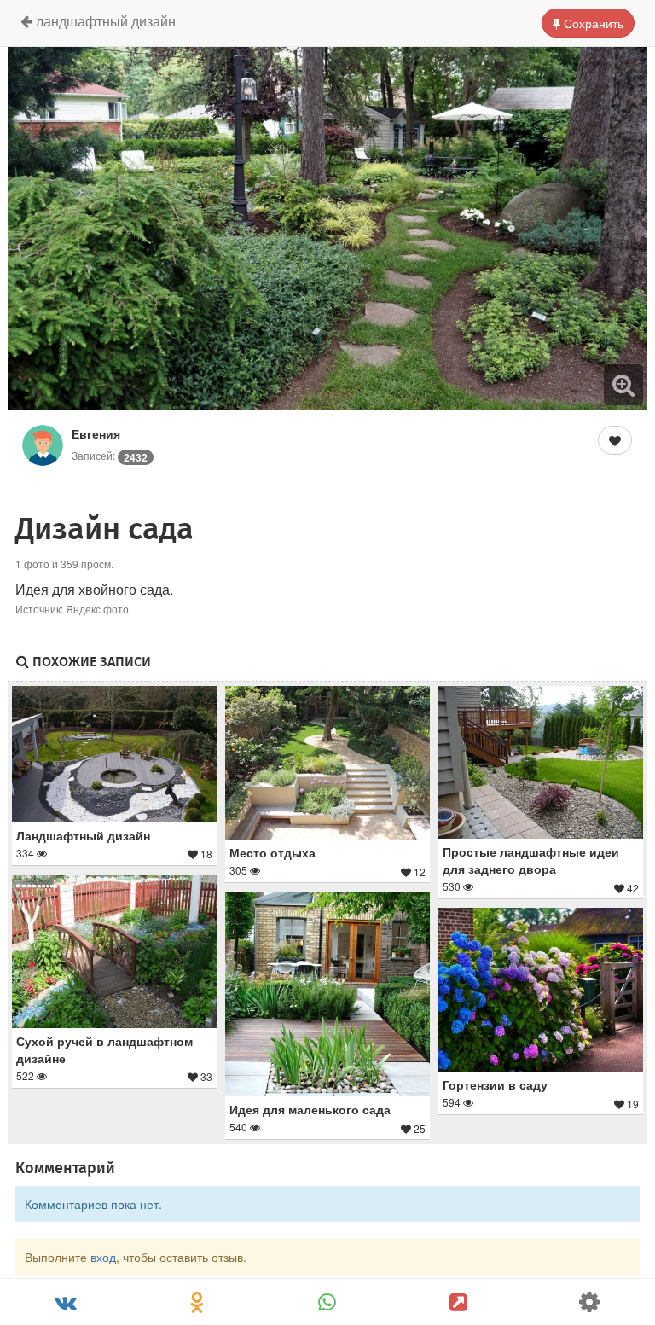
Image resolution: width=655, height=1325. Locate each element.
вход (103, 1256)
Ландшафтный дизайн (104, 21)
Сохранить (591, 23)
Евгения (96, 433)
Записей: (110, 455)
